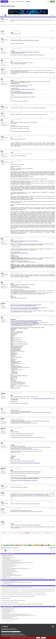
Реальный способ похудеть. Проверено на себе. (10, 561)
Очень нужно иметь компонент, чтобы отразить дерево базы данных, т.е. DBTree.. (15, 614)
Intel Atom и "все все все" (6, 556)
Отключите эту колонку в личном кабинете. (8, 620)
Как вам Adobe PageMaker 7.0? (7, 611)
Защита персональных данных (20, 634)
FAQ (18, 633)
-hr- (41, 532)
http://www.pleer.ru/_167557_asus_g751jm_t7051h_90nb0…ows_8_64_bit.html (25, 40)
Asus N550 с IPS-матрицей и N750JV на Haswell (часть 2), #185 (23, 89)
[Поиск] (48, 2)
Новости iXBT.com (4, 585)
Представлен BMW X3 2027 (6, 598)
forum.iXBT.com (22, 636)
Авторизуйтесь (3, 547)
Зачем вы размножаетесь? (7, 558)
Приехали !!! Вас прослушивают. (7, 609)
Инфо (50, 18)
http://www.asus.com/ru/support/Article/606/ (29, 240)
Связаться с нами (4, 633)
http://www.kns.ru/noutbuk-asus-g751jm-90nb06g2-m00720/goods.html (23, 305)
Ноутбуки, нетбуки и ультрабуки (5, 4)
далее (19, 15)
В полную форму (52, 547)
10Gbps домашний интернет (7, 573)
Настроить (43, 637)
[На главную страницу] (4, 1)
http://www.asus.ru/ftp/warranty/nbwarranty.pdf (19, 252)
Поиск (16, 633)
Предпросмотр (15, 547)
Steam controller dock (6, 583)
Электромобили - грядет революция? (8, 564)
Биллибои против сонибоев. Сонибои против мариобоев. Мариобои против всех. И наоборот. (17, 562)
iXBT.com (3, 636)
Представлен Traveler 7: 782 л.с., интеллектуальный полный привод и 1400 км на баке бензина (17, 587)
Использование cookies (5, 634)
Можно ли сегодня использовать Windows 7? (9, 574)
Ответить (53, 18)
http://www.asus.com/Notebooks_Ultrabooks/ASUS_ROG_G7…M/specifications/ (26, 471)
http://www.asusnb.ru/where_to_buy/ (25, 92)
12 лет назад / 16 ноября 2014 (16, 38)
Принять (38, 637)
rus (42, 532)
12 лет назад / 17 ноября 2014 (16, 303)
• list (30, 532)
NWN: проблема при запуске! (6, 617)
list (32, 532)
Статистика (21, 633)
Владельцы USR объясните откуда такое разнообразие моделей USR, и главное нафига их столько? (17, 615)
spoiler (20, 532)
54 (13, 15)
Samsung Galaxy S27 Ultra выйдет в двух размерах (10, 602)
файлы (48, 532)
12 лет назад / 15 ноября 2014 (16, 18)
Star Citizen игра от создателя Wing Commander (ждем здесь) (12, 575)
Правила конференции (11, 633)
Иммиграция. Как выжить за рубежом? (8, 557)
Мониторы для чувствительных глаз (8, 555)
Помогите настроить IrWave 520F (7, 616)
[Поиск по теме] (53, 15)
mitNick (13, 499)
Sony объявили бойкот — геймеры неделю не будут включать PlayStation (13, 600)
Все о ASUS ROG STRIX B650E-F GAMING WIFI (9, 581)
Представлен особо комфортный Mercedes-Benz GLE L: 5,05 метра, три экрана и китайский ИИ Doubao (18, 596)
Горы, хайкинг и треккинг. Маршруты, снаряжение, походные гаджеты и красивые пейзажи (17, 582)
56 (16, 15)
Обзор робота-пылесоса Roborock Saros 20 (9, 563)
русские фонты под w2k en (6, 610)
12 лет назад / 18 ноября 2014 (16, 418)
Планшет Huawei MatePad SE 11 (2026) (8, 569)
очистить (50, 532)
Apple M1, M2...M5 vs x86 (6, 567)
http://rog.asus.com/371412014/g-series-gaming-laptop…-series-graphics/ (24, 480)
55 (15, 15)
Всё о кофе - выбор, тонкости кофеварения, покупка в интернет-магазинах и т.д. (15, 568)
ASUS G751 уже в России (7, 6)
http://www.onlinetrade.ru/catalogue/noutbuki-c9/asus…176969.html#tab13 (24, 308)
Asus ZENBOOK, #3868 (15, 83)
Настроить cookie (12, 634)
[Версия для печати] (51, 15)
